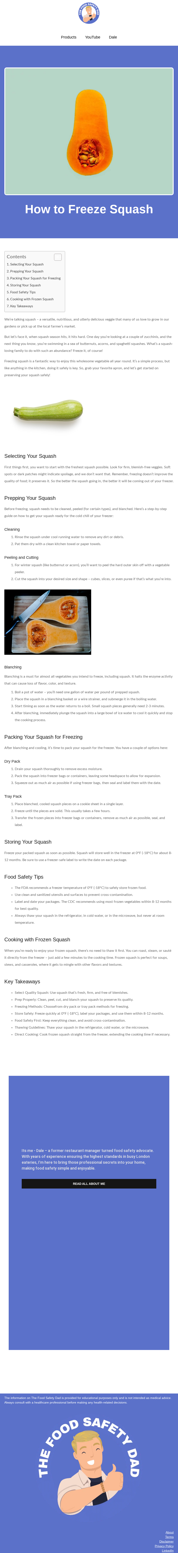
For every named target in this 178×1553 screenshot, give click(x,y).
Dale (113, 37)
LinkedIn (168, 1550)
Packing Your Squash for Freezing (35, 278)
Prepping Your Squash (26, 271)
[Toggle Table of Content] (56, 257)
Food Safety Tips (23, 292)
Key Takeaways (21, 306)
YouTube (92, 37)
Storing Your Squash (25, 285)
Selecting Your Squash (27, 264)
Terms (169, 1537)
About (170, 1532)
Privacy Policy (164, 1546)
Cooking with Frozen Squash (32, 299)
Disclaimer (166, 1541)
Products (68, 37)
